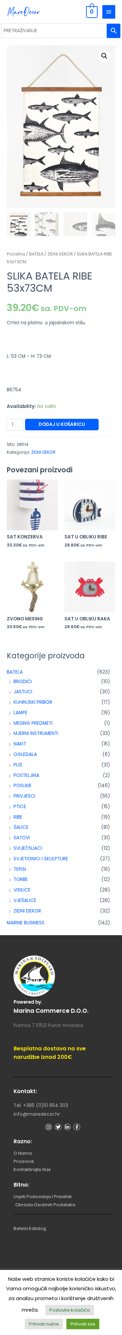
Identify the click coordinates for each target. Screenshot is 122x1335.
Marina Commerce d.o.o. (51, 1011)
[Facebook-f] (76, 1127)
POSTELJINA (26, 775)
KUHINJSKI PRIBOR (33, 702)
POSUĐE (23, 785)
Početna (16, 254)
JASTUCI (23, 692)
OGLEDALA (25, 754)
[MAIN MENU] (108, 12)
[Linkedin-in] (67, 1127)
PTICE (20, 806)
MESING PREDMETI (33, 723)
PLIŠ (18, 765)
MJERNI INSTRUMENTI (36, 733)
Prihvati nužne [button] (44, 1324)
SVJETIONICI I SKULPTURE (41, 859)
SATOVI (22, 838)
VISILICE (22, 890)
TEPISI (20, 869)
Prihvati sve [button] (82, 1324)
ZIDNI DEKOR (27, 911)
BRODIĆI (23, 681)
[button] (104, 56)
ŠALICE (21, 827)
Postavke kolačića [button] (69, 1310)
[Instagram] (48, 1127)
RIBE (18, 817)
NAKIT (20, 744)
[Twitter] (58, 1127)
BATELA (15, 672)
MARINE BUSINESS (25, 923)
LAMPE (20, 713)
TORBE (21, 879)
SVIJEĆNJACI (28, 848)
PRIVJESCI (24, 796)
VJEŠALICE (25, 900)
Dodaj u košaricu (62, 424)
